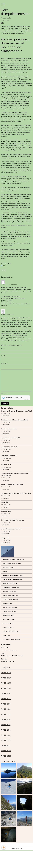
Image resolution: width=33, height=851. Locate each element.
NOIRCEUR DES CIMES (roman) (11, 631)
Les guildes (5, 538)
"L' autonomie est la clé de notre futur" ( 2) (16, 411)
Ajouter (5, 403)
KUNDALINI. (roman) (8, 567)
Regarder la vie (6, 465)
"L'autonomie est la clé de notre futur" (14, 420)
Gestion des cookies (16, 848)
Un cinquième (6, 511)
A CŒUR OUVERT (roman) (10, 599)
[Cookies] (4, 847)
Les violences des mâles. (10, 447)
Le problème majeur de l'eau (11, 529)
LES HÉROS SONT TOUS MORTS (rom (13, 559)
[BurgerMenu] (3, 4)
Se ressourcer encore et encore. (12, 520)
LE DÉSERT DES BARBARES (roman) (13, 575)
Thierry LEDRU (7, 18)
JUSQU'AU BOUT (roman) (10, 591)
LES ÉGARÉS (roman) (9, 619)
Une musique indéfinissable (11, 438)
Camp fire (4, 502)
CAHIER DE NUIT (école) (9, 611)
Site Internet (4, 363)
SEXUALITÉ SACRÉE (8, 627)
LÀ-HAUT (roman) (8, 603)
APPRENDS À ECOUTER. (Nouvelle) (12, 579)
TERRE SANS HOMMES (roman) (12, 563)
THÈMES (5, 571)
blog (3, 270)
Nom (2, 348)
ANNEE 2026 (6, 667)
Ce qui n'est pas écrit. (9, 429)
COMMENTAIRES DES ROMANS (11, 587)
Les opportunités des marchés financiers (16, 493)
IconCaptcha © (26, 399)
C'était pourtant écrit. (9, 456)
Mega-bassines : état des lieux (12, 484)
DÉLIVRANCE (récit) (8, 615)
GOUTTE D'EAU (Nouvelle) (10, 607)
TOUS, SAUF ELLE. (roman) (10, 583)
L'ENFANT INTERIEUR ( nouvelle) (11, 639)
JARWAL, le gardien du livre (10, 595)
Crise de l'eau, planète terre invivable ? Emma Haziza (15, 474)
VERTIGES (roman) (8, 623)
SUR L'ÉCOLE (6, 635)
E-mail (3, 356)
